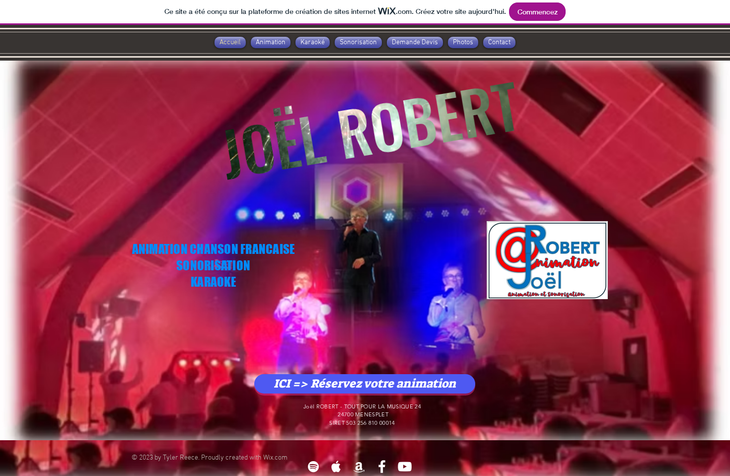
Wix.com (275, 458)
